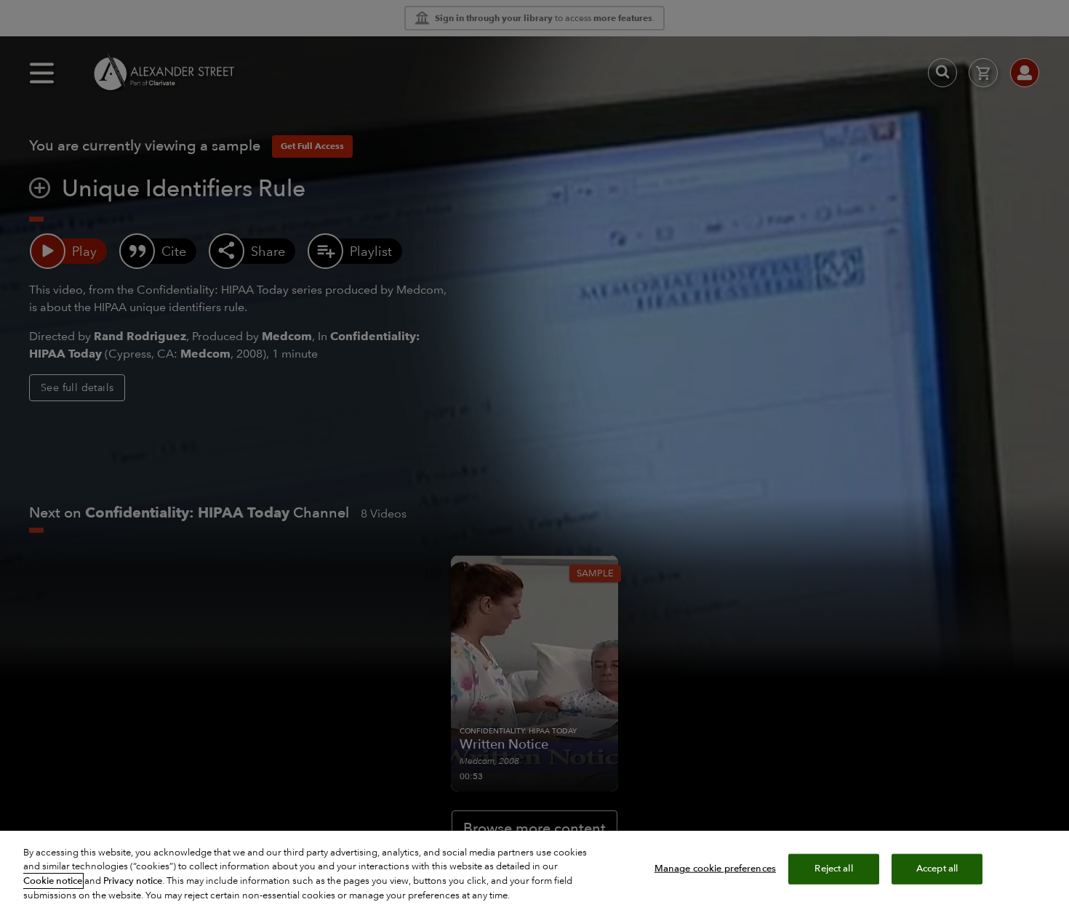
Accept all (937, 868)
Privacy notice (132, 880)
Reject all (833, 868)
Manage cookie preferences (715, 868)
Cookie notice (52, 880)
